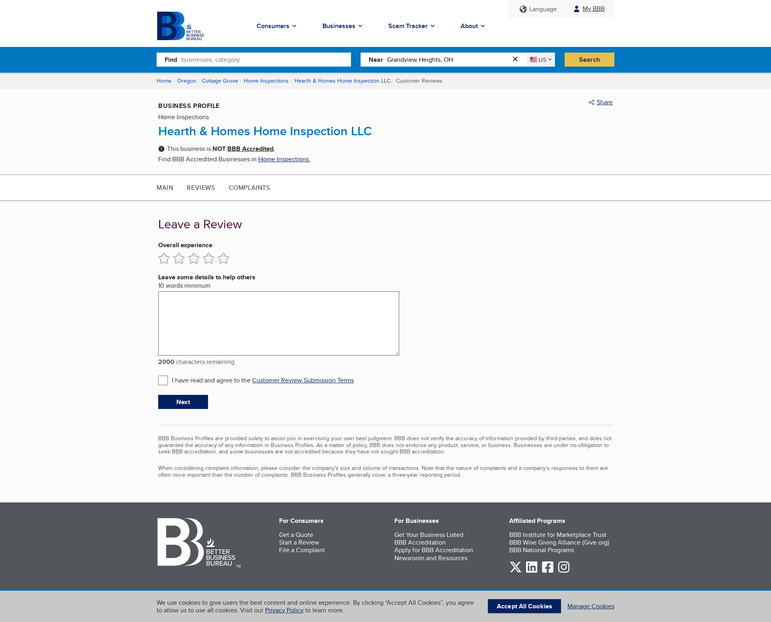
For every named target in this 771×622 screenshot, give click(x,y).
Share (605, 102)
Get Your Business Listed (428, 534)
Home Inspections (266, 81)
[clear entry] (517, 60)
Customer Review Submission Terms (303, 380)
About (469, 25)
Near (376, 59)
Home (164, 81)
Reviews (201, 187)
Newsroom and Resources (430, 558)
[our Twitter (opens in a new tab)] (515, 571)
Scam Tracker (408, 25)
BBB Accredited (250, 148)
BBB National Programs (541, 550)
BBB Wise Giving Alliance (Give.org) (559, 542)
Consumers (273, 25)
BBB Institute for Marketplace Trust (557, 534)
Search (589, 59)
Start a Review (299, 542)
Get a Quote (296, 534)
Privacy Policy (284, 610)
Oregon (186, 81)
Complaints (249, 187)
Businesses (338, 25)
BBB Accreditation (420, 542)
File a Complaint (302, 550)
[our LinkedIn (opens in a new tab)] (531, 571)
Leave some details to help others (206, 277)
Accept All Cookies (524, 606)
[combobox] (266, 59)
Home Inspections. (284, 159)
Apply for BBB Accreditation (433, 550)
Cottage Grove (220, 81)
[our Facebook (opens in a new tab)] (547, 571)
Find (171, 59)
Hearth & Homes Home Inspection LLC (342, 81)
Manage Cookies (590, 606)
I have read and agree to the (263, 380)
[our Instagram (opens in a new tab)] (563, 571)
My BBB (594, 8)
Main (165, 187)
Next (183, 402)
